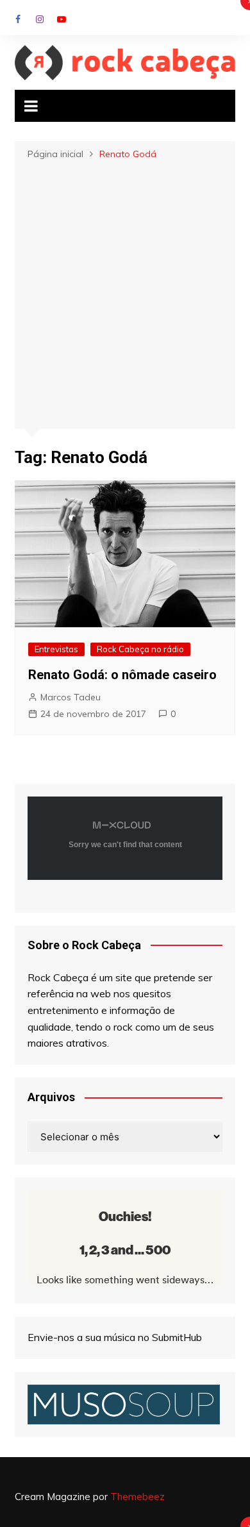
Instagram (39, 19)
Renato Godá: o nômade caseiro (122, 674)
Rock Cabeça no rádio (140, 649)
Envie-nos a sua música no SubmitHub (115, 1337)
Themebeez (137, 1496)
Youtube (61, 19)
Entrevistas (56, 649)
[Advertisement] (125, 293)
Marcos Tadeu (70, 697)
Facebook (18, 19)
